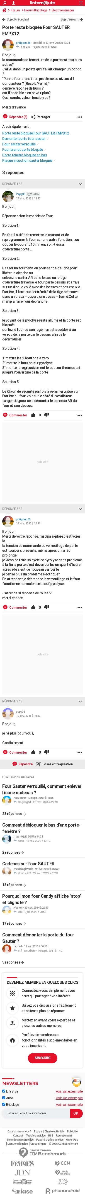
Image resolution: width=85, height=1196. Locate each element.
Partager (43, 117)
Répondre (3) (18, 117)
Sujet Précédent (18, 19)
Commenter (18, 415)
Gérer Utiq (72, 1139)
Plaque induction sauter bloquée (27, 160)
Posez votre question (57, 764)
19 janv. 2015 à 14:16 (28, 523)
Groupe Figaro (38, 1143)
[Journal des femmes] (22, 1163)
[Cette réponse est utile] (33, 415)
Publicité (72, 1131)
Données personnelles (20, 1139)
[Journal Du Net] (22, 1172)
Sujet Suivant (70, 19)
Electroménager (62, 10)
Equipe (38, 1131)
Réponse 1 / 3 (12, 184)
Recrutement (64, 1135)
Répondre (25, 764)
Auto (9, 1098)
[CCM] (63, 1163)
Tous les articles (36, 1135)
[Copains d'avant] (22, 1182)
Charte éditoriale (55, 1131)
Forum (15, 10)
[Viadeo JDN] (63, 1182)
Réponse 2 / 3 (12, 509)
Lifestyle (11, 1091)
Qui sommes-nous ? (19, 1131)
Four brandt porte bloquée (22, 149)
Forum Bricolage (35, 10)
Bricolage (12, 1105)
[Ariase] (22, 1190)
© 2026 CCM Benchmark (63, 1143)
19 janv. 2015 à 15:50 (44, 47)
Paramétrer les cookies (50, 1139)
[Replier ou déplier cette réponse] (80, 184)
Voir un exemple (69, 1091)
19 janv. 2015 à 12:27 (28, 198)
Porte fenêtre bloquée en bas (24, 155)
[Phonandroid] (63, 1191)
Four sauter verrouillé (18, 144)
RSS (50, 1135)
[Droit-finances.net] (63, 1172)
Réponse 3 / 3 (12, 701)
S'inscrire (43, 1058)
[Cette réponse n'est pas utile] (46, 415)
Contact (18, 1135)
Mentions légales (17, 1143)
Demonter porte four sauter (24, 139)
